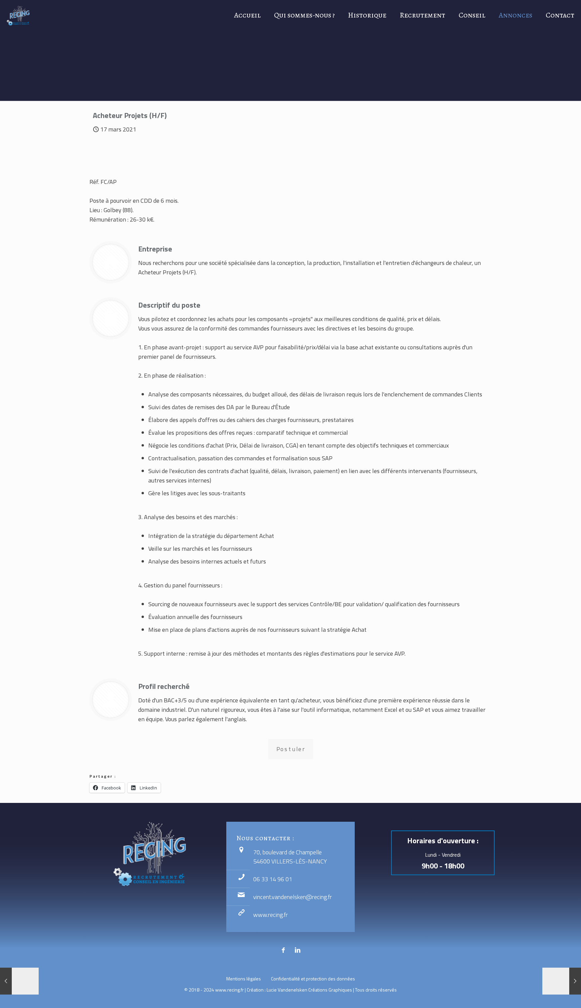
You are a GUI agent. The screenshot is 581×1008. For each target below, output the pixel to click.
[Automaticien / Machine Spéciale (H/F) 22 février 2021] (19, 981)
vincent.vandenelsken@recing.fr (292, 896)
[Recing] (18, 15)
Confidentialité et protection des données (313, 978)
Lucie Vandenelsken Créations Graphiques (309, 989)
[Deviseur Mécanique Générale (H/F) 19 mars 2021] (561, 981)
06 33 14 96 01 (272, 879)
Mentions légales (243, 978)
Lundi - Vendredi (443, 855)
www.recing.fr (270, 914)
